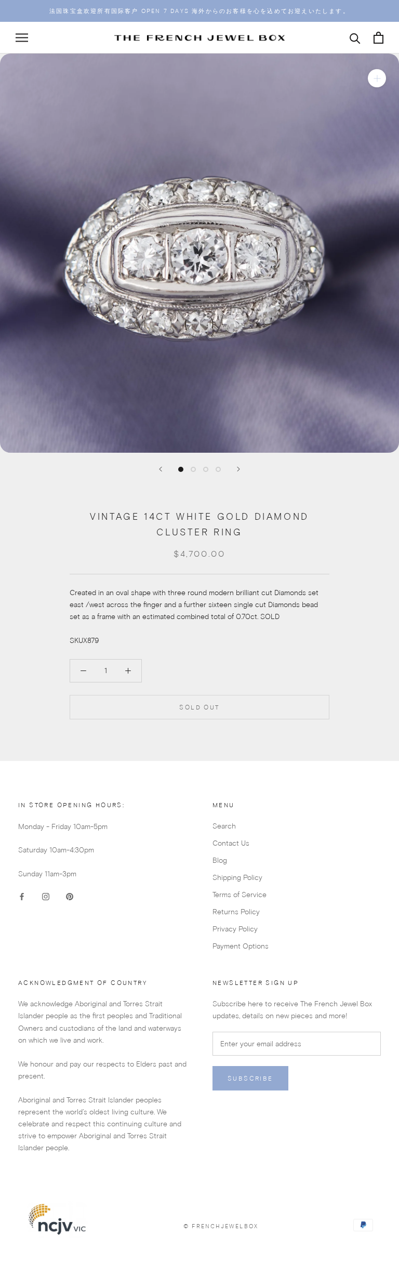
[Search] (355, 37)
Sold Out (199, 707)
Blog (219, 860)
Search (224, 826)
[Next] (238, 469)
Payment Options (240, 946)
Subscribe (250, 1078)
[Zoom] (377, 78)
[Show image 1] (180, 469)
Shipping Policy (237, 877)
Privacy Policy (235, 929)
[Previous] (160, 469)
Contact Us (230, 843)
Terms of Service (239, 894)
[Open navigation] (22, 37)
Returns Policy (236, 911)
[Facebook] (21, 896)
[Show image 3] (205, 469)
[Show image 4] (218, 469)
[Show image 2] (193, 469)
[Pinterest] (69, 896)
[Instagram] (45, 896)
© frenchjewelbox (220, 1226)
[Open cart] (378, 38)
